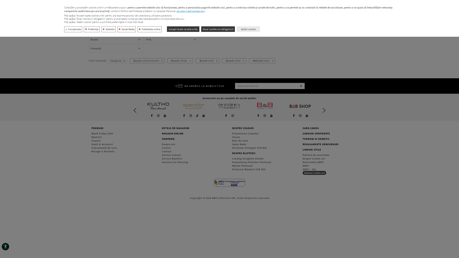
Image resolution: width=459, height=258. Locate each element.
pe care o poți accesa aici (191, 11)
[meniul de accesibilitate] (5, 246)
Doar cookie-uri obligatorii (218, 29)
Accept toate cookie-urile (183, 29)
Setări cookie (248, 29)
